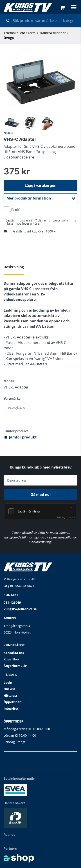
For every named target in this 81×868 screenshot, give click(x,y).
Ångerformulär (15, 666)
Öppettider (12, 702)
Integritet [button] (11, 708)
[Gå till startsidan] (28, 7)
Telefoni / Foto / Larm (20, 33)
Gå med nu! (41, 494)
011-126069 (12, 602)
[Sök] (8, 20)
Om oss (9, 689)
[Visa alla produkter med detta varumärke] (40, 408)
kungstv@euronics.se (20, 609)
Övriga (9, 38)
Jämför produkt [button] (22, 437)
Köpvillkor (12, 659)
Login (8, 682)
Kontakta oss (14, 653)
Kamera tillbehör (53, 33)
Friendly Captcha (66, 517)
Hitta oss (11, 695)
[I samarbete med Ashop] (19, 858)
